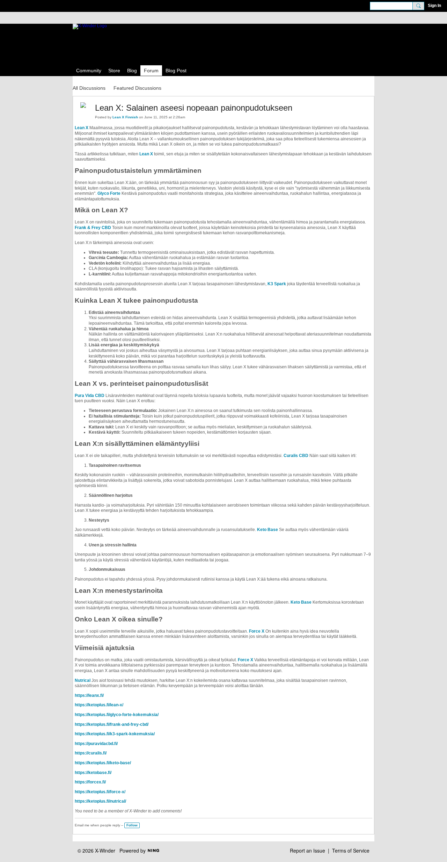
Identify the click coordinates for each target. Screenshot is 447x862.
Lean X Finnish (125, 117)
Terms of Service (350, 850)
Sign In (434, 5)
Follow (132, 825)
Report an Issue (307, 850)
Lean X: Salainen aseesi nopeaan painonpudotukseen (193, 107)
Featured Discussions (137, 88)
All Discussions (89, 88)
